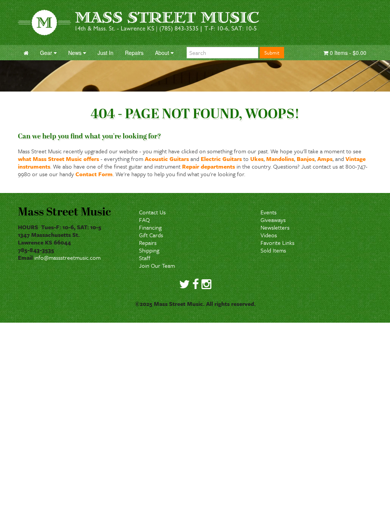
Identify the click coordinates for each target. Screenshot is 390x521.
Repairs (148, 242)
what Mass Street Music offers (58, 158)
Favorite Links (277, 242)
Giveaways (273, 219)
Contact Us (152, 212)
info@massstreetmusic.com (67, 257)
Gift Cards (151, 235)
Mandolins (280, 158)
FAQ (144, 219)
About (163, 52)
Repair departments (208, 166)
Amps (324, 158)
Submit (272, 52)
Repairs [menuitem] (134, 52)
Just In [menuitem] (105, 52)
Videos (269, 235)
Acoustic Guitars (167, 158)
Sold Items (273, 250)
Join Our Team (157, 265)
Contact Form (94, 174)
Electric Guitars (221, 158)
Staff (144, 258)
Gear (47, 52)
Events (269, 212)
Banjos (306, 158)
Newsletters (275, 227)
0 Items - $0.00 (347, 52)
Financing (150, 227)
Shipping (149, 250)
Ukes (257, 158)
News (75, 52)
